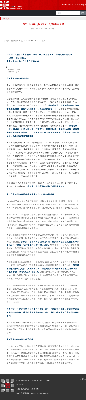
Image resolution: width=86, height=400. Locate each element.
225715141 (75, 5)
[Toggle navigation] (3, 13)
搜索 (82, 13)
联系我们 (83, 379)
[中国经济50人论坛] (13, 5)
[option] (43, 41)
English (83, 5)
